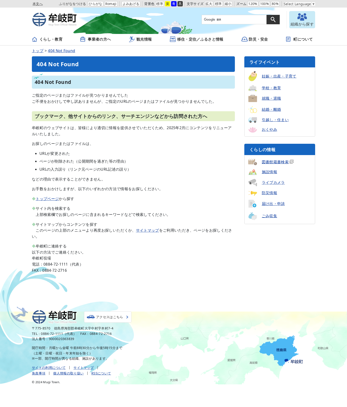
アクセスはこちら (109, 317)
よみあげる (131, 3)
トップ (37, 50)
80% (275, 3)
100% (264, 3)
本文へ (38, 3)
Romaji (111, 3)
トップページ (47, 198)
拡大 (208, 3)
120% (252, 3)
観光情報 (144, 39)
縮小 (228, 3)
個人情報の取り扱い (68, 373)
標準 (159, 3)
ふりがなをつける (72, 3)
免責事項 (38, 373)
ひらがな (95, 3)
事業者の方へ (99, 39)
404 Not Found (61, 50)
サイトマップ (147, 230)
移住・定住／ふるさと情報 (200, 39)
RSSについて (101, 373)
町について (303, 39)
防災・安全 (258, 39)
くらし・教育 (51, 39)
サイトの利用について (49, 367)
